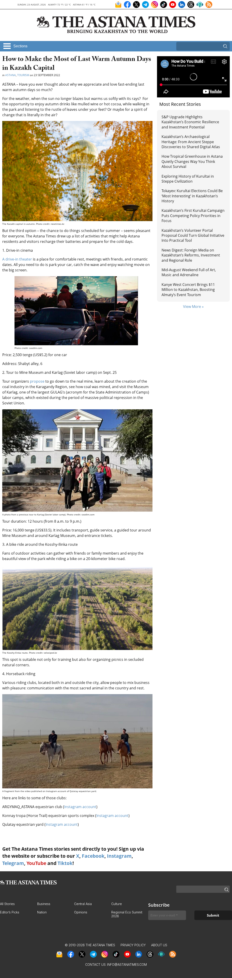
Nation (42, 912)
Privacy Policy (133, 945)
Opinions (80, 912)
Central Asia (83, 904)
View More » (193, 306)
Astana (10, 75)
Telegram (13, 863)
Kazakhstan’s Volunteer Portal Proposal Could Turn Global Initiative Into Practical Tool (193, 235)
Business (43, 904)
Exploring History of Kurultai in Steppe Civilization (188, 179)
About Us (159, 945)
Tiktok (65, 863)
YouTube (36, 863)
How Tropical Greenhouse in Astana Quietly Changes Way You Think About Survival (192, 161)
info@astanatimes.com (127, 964)
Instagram (119, 856)
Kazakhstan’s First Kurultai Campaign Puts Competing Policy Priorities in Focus (193, 215)
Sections (20, 46)
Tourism (23, 75)
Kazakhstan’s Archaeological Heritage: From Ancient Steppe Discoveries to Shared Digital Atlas (191, 141)
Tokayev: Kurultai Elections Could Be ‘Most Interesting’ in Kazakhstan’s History (192, 195)
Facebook (93, 856)
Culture (116, 904)
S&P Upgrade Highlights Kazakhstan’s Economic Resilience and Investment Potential (190, 122)
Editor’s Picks (9, 912)
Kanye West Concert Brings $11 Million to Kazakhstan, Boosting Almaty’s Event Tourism (188, 289)
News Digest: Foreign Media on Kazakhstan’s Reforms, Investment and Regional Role (191, 255)
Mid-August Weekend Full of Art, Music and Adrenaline (189, 272)
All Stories (7, 904)
